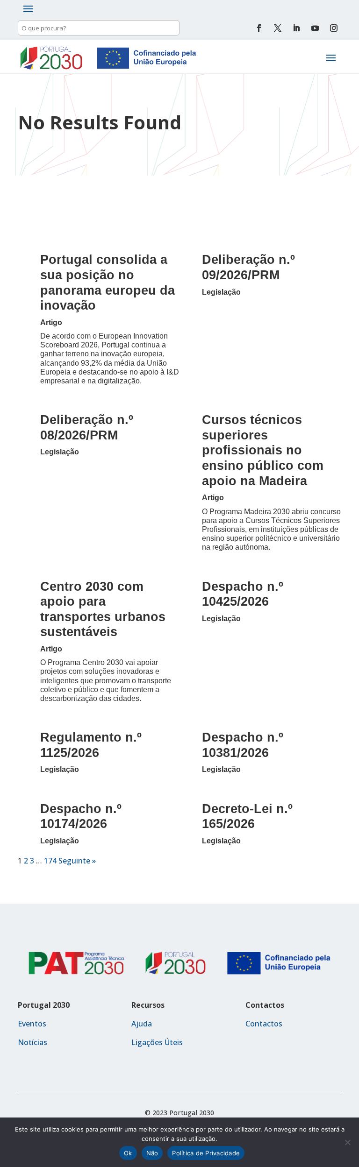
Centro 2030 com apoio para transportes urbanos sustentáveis (102, 609)
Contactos (263, 1023)
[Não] (347, 1142)
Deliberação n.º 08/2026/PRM (86, 427)
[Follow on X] (277, 28)
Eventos (32, 1023)
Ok (128, 1153)
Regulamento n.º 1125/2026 (91, 745)
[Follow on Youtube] (315, 28)
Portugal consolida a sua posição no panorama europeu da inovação (107, 282)
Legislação (221, 292)
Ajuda (141, 1023)
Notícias (32, 1042)
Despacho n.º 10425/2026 (242, 594)
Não (152, 1153)
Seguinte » (77, 861)
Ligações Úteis (157, 1042)
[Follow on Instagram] (333, 28)
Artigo (51, 322)
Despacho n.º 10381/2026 (242, 745)
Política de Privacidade (206, 1153)
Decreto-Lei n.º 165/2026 (247, 816)
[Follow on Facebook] (258, 28)
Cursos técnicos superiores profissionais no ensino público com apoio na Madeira (262, 450)
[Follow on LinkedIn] (296, 28)
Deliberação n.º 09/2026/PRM (248, 267)
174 (50, 861)
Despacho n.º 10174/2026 (81, 816)
